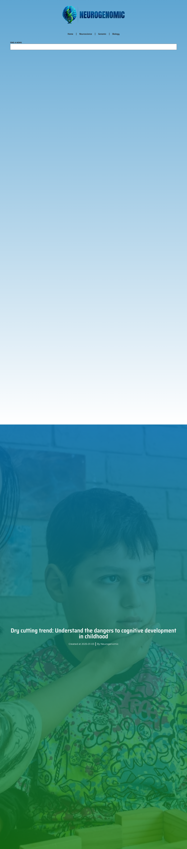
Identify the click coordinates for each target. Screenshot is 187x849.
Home (70, 34)
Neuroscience (85, 34)
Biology (116, 34)
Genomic (102, 34)
